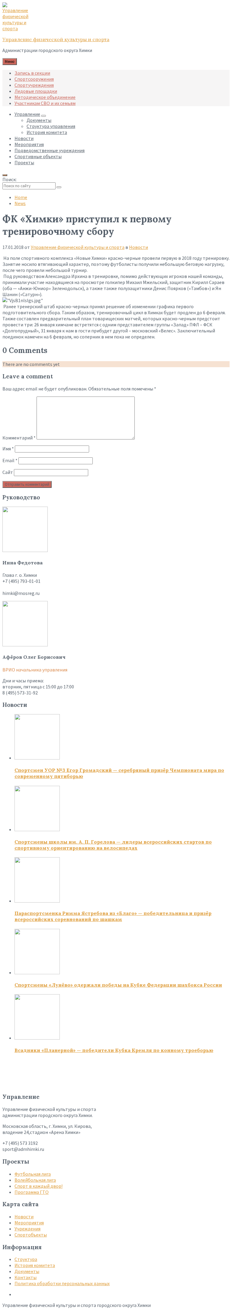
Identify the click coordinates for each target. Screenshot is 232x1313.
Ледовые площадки (35, 91)
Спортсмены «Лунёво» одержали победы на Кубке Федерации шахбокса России (118, 985)
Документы (26, 1271)
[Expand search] (4, 175)
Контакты (25, 1277)
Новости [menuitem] (24, 138)
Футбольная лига (32, 1174)
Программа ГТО (31, 1192)
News (20, 203)
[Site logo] (17, 28)
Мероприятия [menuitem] (29, 144)
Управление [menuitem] (27, 114)
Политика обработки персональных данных (62, 1283)
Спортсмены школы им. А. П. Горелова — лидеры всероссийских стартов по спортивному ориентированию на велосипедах (113, 845)
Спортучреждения (34, 85)
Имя (8, 449)
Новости (138, 247)
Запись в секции (32, 73)
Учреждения (27, 1229)
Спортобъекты (30, 1235)
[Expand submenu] (43, 116)
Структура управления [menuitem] (51, 126)
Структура (25, 1259)
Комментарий (19, 438)
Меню (9, 61)
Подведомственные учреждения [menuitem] (49, 150)
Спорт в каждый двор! (38, 1186)
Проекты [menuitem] (24, 162)
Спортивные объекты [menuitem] (38, 156)
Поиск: (9, 179)
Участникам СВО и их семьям (45, 103)
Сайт (7, 472)
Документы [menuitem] (39, 120)
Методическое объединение (45, 97)
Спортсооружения (34, 79)
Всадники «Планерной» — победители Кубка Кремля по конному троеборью (113, 1050)
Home (20, 197)
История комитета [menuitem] (47, 132)
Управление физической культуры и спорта (55, 39)
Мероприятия (29, 1223)
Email (10, 460)
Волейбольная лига (35, 1180)
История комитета (34, 1265)
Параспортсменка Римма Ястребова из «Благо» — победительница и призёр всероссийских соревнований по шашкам (112, 916)
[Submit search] (58, 187)
